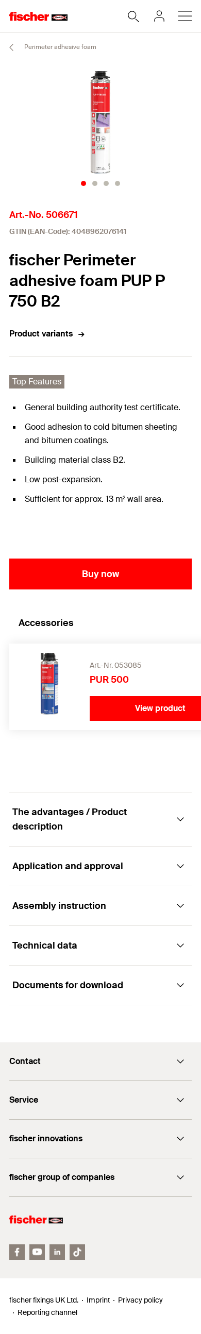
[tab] (83, 183)
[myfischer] (159, 16)
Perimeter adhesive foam (59, 47)
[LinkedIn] (57, 1252)
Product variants (41, 333)
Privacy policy (140, 1300)
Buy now (100, 574)
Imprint (98, 1300)
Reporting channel (47, 1312)
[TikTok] (77, 1252)
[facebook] (17, 1252)
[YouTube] (37, 1252)
